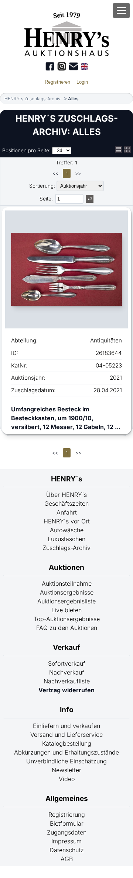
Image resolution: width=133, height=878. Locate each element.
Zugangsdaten (66, 832)
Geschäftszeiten (66, 503)
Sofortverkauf (66, 663)
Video (67, 779)
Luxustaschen (66, 539)
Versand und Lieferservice (66, 734)
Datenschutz (67, 850)
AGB (67, 859)
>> (78, 173)
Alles (73, 98)
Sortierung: (42, 186)
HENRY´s (66, 478)
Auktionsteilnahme (67, 583)
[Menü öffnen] (121, 10)
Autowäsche (66, 530)
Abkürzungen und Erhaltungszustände (66, 752)
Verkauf (66, 647)
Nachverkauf (66, 672)
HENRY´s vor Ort (67, 521)
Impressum (66, 841)
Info (67, 709)
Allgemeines (66, 798)
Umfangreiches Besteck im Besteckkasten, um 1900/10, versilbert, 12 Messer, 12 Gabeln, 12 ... (65, 418)
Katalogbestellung (66, 743)
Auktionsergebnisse (66, 592)
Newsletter (66, 770)
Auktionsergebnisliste (66, 601)
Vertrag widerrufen (66, 690)
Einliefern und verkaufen (66, 725)
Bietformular (66, 823)
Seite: (46, 199)
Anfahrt (67, 512)
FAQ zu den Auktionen (66, 627)
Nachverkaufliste (67, 681)
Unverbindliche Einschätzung (66, 761)
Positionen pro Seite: (26, 150)
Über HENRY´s (66, 494)
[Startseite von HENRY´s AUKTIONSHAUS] (66, 54)
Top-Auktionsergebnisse (67, 619)
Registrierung (66, 814)
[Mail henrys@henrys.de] (73, 66)
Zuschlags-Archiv (66, 547)
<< (55, 173)
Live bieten (66, 610)
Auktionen (66, 567)
